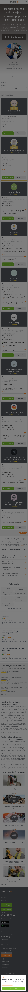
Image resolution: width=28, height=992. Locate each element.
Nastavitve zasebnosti (7, 985)
